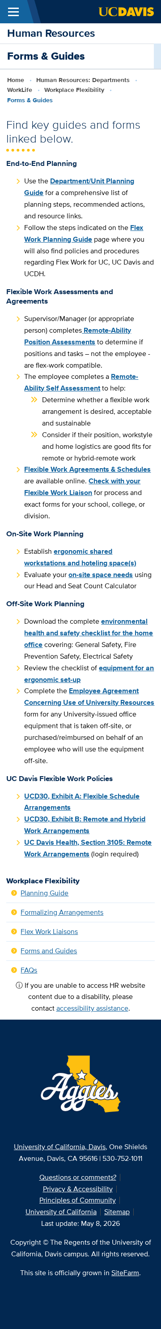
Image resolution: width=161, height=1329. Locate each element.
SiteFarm (125, 1273)
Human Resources (51, 33)
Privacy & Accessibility (78, 1189)
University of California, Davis (60, 1147)
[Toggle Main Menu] (13, 11)
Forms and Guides (49, 951)
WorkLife (19, 89)
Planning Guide (44, 893)
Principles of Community (77, 1200)
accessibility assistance (92, 1008)
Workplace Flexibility (74, 89)
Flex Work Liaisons (49, 931)
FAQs (29, 970)
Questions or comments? (77, 1177)
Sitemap (117, 1212)
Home (15, 79)
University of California (61, 1212)
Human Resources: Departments (83, 79)
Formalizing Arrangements (62, 912)
